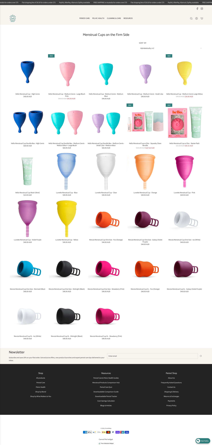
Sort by (142, 43)
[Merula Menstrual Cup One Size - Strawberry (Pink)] (106, 268)
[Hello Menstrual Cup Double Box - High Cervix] (27, 122)
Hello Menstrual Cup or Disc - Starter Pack (184, 143)
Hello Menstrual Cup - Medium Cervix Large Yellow (184, 94)
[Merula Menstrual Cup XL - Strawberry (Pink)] (106, 315)
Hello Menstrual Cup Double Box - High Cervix (27, 143)
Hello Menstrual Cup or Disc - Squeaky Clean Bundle (145, 144)
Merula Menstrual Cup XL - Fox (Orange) (145, 289)
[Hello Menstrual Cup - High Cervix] (27, 73)
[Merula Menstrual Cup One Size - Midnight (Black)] (66, 268)
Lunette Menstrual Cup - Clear (106, 193)
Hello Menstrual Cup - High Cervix (27, 94)
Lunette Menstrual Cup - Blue (66, 193)
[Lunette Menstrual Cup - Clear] (106, 171)
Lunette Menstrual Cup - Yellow (66, 240)
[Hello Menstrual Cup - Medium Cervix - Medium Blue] (106, 73)
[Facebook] (197, 8)
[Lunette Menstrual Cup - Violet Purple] (27, 218)
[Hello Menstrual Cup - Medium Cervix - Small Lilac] (145, 73)
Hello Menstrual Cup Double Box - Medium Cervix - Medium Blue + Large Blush (66, 144)
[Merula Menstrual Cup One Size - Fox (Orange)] (106, 218)
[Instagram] (202, 8)
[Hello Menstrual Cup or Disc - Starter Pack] (184, 122)
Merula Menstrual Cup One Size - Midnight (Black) (67, 289)
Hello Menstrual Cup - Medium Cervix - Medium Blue (106, 95)
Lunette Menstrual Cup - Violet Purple (27, 240)
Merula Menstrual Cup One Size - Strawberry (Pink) (106, 289)
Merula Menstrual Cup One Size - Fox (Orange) (106, 240)
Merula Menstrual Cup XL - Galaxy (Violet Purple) (184, 289)
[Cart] (201, 18)
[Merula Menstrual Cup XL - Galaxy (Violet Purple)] (184, 268)
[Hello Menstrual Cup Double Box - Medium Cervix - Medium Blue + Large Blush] (66, 122)
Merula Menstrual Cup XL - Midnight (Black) (66, 336)
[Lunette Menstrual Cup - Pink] (184, 171)
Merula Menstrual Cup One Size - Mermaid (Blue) (27, 289)
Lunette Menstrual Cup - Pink (184, 193)
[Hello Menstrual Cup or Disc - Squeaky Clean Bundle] (145, 122)
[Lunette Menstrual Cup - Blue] (66, 171)
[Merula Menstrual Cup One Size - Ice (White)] (184, 218)
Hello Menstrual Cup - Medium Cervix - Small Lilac (145, 94)
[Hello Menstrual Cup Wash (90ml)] (27, 171)
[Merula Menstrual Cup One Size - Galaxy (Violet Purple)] (145, 218)
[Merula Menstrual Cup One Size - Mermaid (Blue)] (27, 268)
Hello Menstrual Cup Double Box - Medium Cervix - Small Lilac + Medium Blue (106, 144)
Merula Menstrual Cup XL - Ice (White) (27, 336)
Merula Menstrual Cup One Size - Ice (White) (184, 240)
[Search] (191, 18)
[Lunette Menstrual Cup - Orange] (145, 171)
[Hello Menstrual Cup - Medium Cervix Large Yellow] (184, 73)
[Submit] (200, 356)
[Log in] (196, 18)
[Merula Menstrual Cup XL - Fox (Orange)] (145, 268)
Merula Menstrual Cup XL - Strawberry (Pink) (106, 336)
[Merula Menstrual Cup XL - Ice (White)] (27, 315)
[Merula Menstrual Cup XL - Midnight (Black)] (66, 315)
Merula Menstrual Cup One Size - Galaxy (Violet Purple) (145, 241)
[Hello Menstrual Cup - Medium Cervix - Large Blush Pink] (66, 73)
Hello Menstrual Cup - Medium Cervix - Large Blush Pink (66, 95)
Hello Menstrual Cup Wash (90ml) (27, 193)
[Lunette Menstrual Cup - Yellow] (66, 218)
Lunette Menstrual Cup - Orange (145, 193)
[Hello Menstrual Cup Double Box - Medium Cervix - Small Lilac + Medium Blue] (106, 122)
